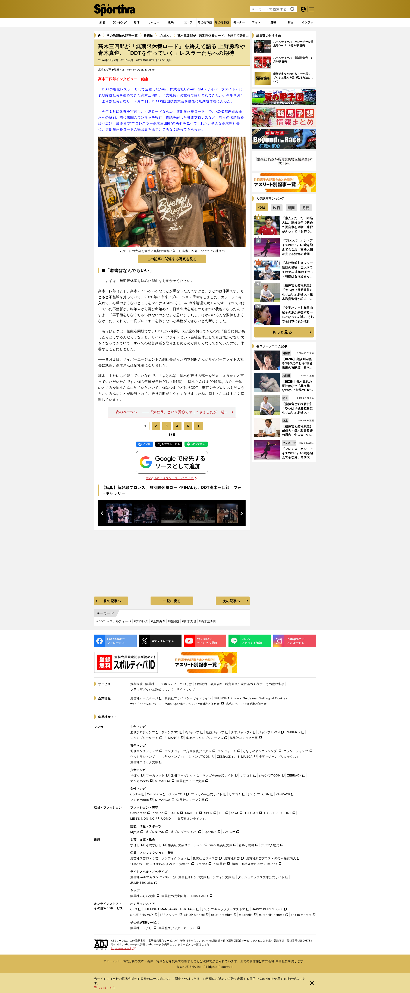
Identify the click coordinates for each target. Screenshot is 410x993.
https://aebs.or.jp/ (123, 948)
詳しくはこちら (105, 987)
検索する (292, 9)
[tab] (136, 22)
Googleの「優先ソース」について (170, 478)
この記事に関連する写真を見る (172, 259)
